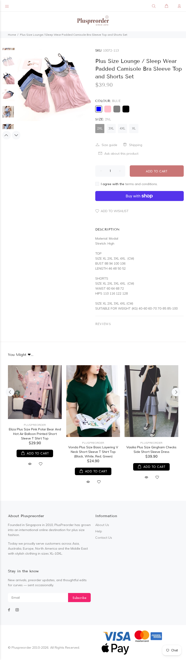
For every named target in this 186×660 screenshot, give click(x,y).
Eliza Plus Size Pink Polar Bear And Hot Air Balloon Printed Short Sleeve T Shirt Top (35, 433)
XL (134, 128)
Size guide (109, 145)
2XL (100, 128)
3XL (111, 128)
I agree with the (129, 184)
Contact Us (103, 538)
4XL (122, 128)
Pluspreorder (35, 425)
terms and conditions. (141, 184)
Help (98, 531)
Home (12, 34)
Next (16, 135)
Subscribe (79, 597)
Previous (6, 135)
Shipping (135, 145)
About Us (102, 525)
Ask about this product (121, 153)
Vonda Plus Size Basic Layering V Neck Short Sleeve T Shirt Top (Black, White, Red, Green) (93, 451)
